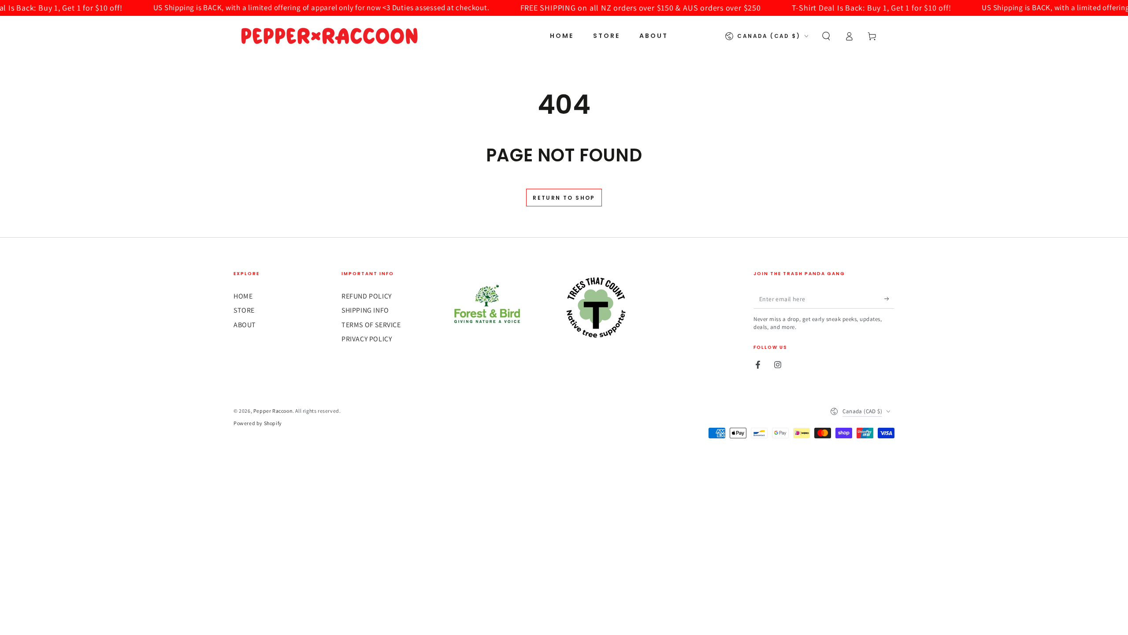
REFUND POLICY (366, 296)
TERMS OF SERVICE (371, 324)
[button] (826, 36)
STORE (244, 310)
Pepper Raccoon (273, 410)
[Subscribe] (889, 298)
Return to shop (564, 198)
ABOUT (245, 324)
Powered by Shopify (258, 423)
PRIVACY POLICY (366, 339)
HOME (243, 296)
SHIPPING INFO (365, 310)
